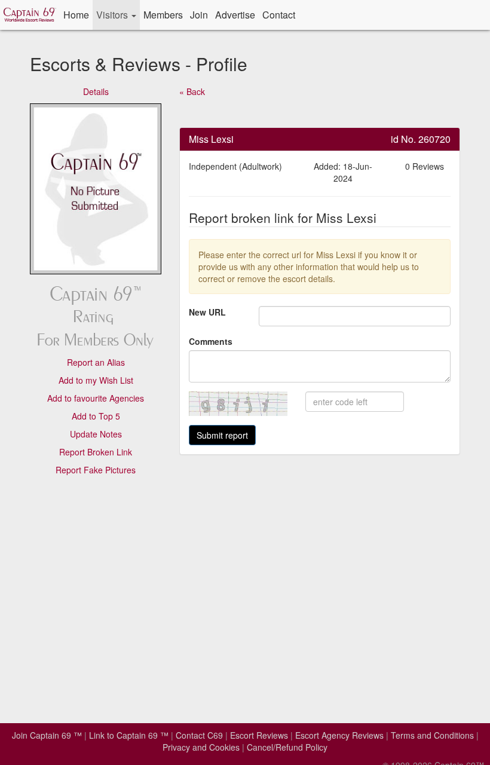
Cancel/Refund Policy (287, 747)
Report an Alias (96, 362)
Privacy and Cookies (201, 747)
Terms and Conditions (432, 735)
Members (163, 15)
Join (199, 15)
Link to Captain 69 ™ (129, 735)
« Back (192, 91)
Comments (210, 341)
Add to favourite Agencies (95, 398)
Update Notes (96, 434)
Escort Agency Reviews (339, 735)
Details (96, 91)
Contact (278, 15)
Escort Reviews (259, 735)
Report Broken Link (95, 452)
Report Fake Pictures (96, 470)
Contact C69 (199, 735)
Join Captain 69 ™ (47, 735)
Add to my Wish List (96, 380)
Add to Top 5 (96, 416)
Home (76, 15)
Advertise (235, 15)
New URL (207, 312)
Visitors (113, 15)
